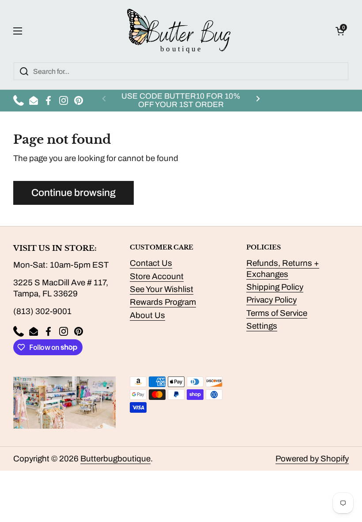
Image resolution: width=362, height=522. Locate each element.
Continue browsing (73, 192)
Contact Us (151, 263)
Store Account (157, 276)
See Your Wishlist (161, 289)
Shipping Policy (274, 287)
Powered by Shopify (312, 458)
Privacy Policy (271, 300)
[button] (340, 31)
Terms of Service (276, 313)
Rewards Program (163, 302)
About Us (147, 315)
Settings (261, 326)
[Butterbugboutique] (178, 31)
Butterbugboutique (115, 458)
